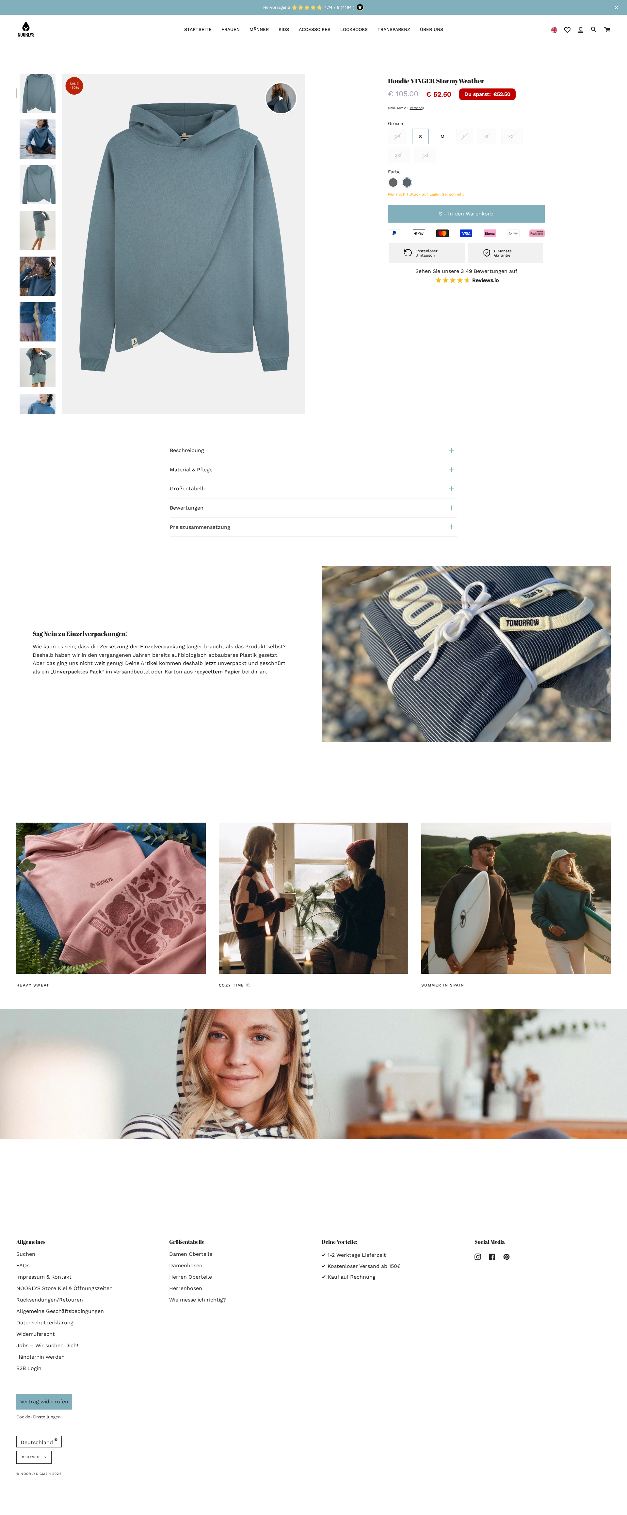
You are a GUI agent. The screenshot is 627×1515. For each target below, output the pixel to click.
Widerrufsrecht (35, 1334)
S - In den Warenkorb (466, 214)
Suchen (25, 1254)
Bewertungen (186, 508)
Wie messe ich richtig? (197, 1300)
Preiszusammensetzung (200, 527)
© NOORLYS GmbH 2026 (39, 1474)
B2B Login (28, 1368)
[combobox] (554, 30)
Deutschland (38, 1442)
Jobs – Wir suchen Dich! (47, 1345)
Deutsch (31, 1457)
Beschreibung (187, 450)
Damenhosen (185, 1265)
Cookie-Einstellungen (38, 1417)
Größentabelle (188, 488)
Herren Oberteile (190, 1277)
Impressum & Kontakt (44, 1277)
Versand (416, 108)
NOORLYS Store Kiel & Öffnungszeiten (64, 1288)
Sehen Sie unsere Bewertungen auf (466, 275)
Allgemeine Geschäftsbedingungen (60, 1311)
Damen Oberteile (190, 1254)
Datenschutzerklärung (44, 1322)
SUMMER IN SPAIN (442, 985)
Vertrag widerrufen (44, 1401)
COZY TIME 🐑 (235, 985)
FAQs (22, 1265)
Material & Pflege (191, 469)
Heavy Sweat (32, 985)
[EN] (554, 30)
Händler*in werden (40, 1357)
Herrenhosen (185, 1288)
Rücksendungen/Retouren (49, 1300)
